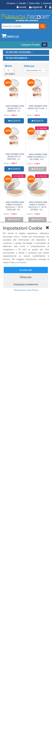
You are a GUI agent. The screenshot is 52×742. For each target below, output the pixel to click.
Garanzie (47, 3)
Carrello (22, 3)
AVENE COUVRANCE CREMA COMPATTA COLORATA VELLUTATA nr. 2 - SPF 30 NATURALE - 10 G (37, 206)
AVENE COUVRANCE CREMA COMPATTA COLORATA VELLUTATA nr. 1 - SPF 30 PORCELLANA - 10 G (14, 206)
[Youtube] (49, 7)
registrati (37, 7)
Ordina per (29, 65)
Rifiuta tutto (25, 277)
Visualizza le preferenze (25, 284)
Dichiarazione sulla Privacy (26, 290)
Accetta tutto (25, 270)
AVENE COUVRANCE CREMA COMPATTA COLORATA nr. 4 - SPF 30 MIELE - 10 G (37, 156)
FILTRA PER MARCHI (17, 58)
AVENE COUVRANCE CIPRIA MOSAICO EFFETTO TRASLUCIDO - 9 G (15, 156)
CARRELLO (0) (12, 36)
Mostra (8, 65)
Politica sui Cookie (17, 262)
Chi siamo (10, 3)
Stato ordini (34, 3)
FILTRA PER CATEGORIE (18, 52)
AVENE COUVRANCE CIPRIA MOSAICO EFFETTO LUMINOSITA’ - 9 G (15, 108)
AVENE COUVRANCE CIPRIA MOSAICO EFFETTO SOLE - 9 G (37, 108)
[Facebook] (44, 7)
